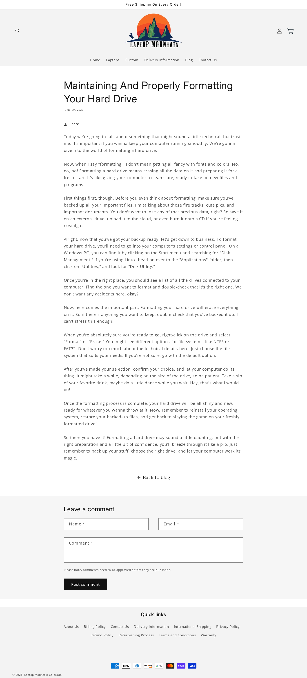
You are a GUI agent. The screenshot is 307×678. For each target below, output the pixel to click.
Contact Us (120, 626)
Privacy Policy (228, 626)
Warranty (208, 635)
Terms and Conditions (177, 635)
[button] (17, 30)
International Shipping (192, 626)
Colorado (55, 675)
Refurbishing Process (136, 635)
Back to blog (156, 477)
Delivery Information (151, 626)
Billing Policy (95, 626)
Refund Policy (102, 635)
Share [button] (74, 124)
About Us (71, 626)
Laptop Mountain (36, 675)
